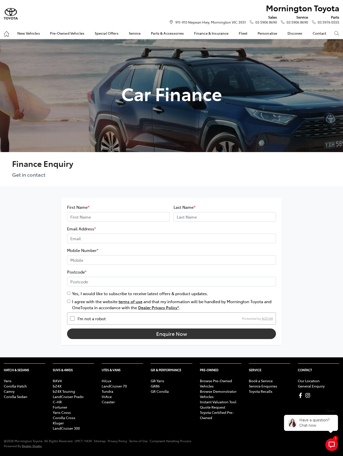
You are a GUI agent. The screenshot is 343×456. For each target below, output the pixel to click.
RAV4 (57, 380)
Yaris (8, 380)
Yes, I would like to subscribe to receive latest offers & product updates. (140, 293)
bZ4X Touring (64, 391)
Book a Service (261, 380)
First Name (78, 207)
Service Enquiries (263, 385)
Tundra (107, 391)
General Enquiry (311, 385)
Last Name (184, 207)
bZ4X (57, 385)
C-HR (57, 401)
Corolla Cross (64, 417)
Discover (295, 33)
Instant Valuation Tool (218, 401)
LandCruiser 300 (66, 428)
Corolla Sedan (15, 396)
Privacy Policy (117, 441)
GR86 (155, 385)
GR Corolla (160, 391)
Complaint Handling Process (170, 441)
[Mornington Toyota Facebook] (301, 395)
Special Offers (107, 33)
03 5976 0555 (328, 22)
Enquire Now (171, 333)
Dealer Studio (32, 446)
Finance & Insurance (211, 33)
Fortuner (60, 407)
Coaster (108, 401)
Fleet (243, 33)
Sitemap (100, 441)
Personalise (267, 33)
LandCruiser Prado (68, 396)
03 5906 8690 (266, 22)
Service (135, 33)
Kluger (58, 422)
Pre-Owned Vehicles (67, 33)
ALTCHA (267, 318)
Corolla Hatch (15, 385)
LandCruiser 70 (114, 385)
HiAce (107, 396)
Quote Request (212, 407)
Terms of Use (138, 441)
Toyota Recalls (260, 391)
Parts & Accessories (167, 33)
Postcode (77, 272)
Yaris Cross (62, 412)
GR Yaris (157, 380)
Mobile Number (82, 250)
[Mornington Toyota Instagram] (308, 395)
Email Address (81, 228)
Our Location (309, 380)
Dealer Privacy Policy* (158, 307)
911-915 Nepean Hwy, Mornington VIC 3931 (210, 22)
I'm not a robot (92, 318)
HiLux (106, 380)
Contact (319, 33)
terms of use (130, 301)
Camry (9, 391)
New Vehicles (28, 33)
